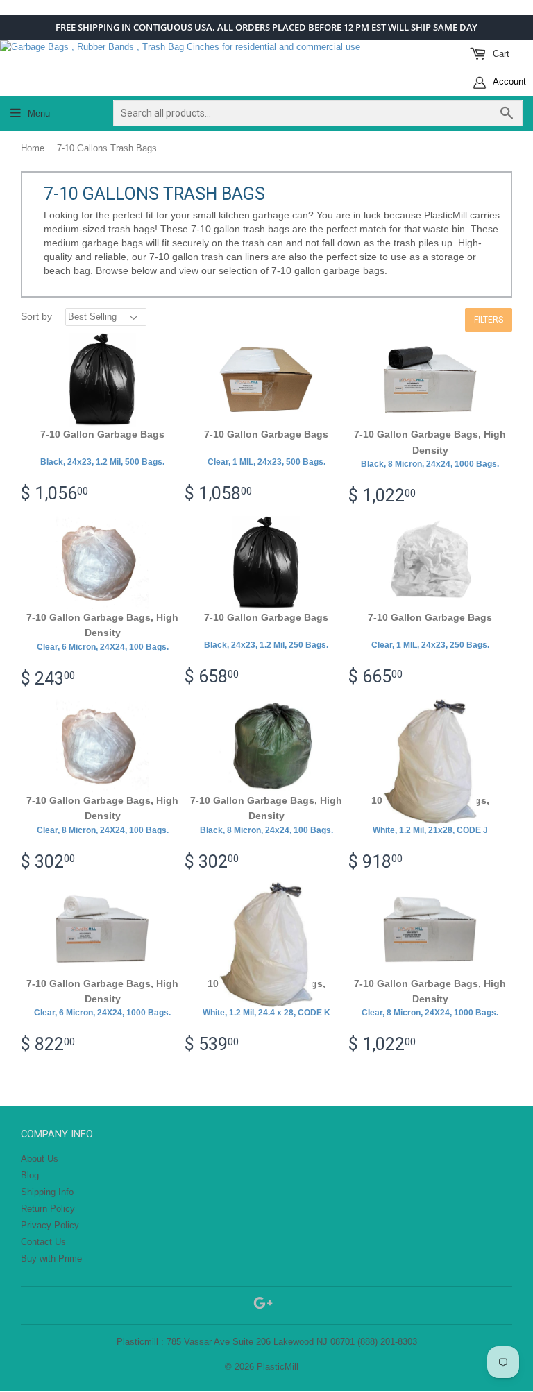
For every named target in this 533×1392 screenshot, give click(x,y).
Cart (499, 54)
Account (508, 81)
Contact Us (43, 1242)
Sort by (36, 316)
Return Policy (48, 1208)
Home (32, 148)
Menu (39, 113)
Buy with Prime (51, 1258)
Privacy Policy (50, 1225)
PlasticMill (277, 1366)
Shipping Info (47, 1192)
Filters (488, 320)
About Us (39, 1158)
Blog (30, 1175)
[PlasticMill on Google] (263, 1305)
